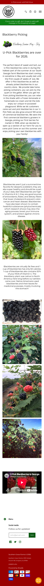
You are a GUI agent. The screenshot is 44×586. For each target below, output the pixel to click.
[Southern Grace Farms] (8, 11)
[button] (25, 11)
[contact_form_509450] (38, 580)
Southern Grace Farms (17, 554)
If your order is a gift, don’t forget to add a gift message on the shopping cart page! (22, 22)
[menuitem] (25, 11)
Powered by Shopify (16, 568)
